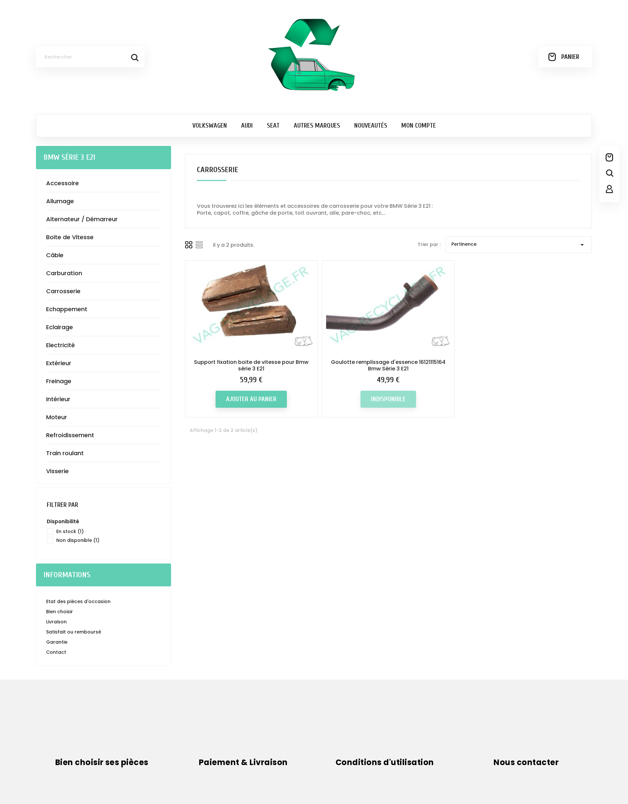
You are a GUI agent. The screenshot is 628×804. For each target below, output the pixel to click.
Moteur (56, 417)
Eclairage (59, 327)
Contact (56, 652)
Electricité (60, 345)
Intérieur (58, 399)
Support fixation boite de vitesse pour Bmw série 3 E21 (251, 365)
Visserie (57, 471)
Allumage (60, 201)
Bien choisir (59, 611)
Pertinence (518, 245)
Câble (54, 255)
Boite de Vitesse (70, 237)
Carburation (64, 273)
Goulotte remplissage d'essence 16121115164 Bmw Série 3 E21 (388, 365)
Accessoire (62, 183)
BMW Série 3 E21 (69, 157)
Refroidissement (70, 435)
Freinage (58, 381)
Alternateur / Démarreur (82, 219)
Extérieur (58, 363)
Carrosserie (63, 291)
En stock (70, 531)
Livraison (56, 621)
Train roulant (65, 453)
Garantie (56, 642)
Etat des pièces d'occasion (78, 601)
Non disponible (77, 540)
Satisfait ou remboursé (73, 632)
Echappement (66, 309)
